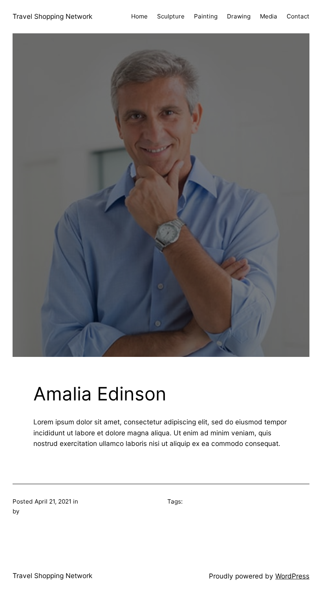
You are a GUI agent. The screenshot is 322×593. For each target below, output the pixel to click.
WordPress (292, 576)
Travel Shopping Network (52, 16)
